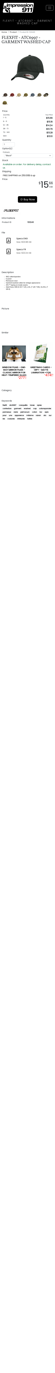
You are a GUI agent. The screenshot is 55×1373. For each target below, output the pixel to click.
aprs (46, 412)
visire (16, 412)
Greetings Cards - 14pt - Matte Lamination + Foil (41, 370)
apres (39, 405)
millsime (29, 415)
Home (4, 32)
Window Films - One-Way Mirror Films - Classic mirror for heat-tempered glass (14, 371)
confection (7, 408)
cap (35, 408)
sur (50, 415)
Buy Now (29, 199)
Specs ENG (22, 238)
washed (27, 408)
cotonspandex (45, 408)
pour (4, 415)
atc (45, 415)
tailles (29, 419)
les (4, 419)
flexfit (5, 405)
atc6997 (12, 405)
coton (34, 412)
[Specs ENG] (8, 242)
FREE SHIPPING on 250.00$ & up (19, 175)
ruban (38, 415)
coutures (11, 419)
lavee (32, 405)
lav (41, 412)
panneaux (7, 412)
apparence (19, 415)
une (10, 415)
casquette (23, 405)
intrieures (21, 419)
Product (13, 32)
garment (17, 408)
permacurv (25, 412)
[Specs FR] (8, 253)
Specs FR (21, 249)
